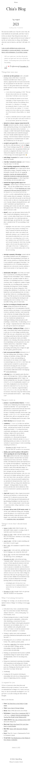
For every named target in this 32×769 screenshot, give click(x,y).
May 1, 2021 (7, 545)
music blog (14, 644)
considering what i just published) (15, 519)
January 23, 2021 (8, 534)
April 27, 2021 (7, 541)
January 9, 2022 (16, 747)
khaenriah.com (23, 188)
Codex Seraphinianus (11, 371)
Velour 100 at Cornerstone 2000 (19, 713)
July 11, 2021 (7, 554)
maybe (5, 658)
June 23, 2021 (7, 550)
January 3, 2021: (8, 528)
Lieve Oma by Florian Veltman (16, 708)
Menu (16, 2)
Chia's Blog (16, 9)
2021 (16, 24)
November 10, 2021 (11, 447)
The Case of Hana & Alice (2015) (21, 719)
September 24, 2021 (9, 559)
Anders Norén (19, 762)
